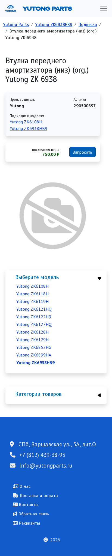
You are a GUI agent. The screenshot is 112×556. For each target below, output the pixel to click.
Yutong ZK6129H (32, 339)
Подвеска (88, 24)
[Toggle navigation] (103, 8)
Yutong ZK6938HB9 (53, 24)
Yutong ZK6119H (32, 301)
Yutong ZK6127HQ (34, 324)
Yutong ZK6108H (32, 286)
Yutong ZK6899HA (33, 355)
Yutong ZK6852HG (33, 347)
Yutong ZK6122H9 (33, 316)
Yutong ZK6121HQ (34, 309)
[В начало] (12, 8)
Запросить (82, 152)
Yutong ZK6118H (32, 293)
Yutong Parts (46, 8)
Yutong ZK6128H (32, 332)
